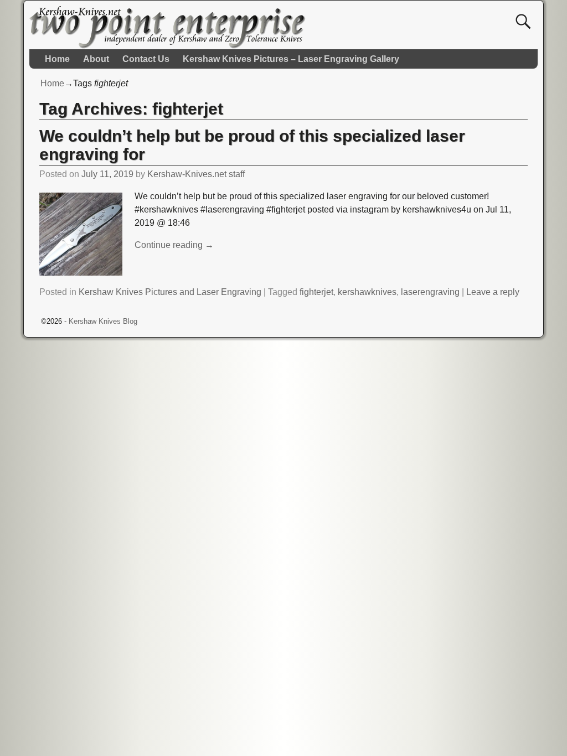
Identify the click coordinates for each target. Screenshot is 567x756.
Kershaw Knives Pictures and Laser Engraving (170, 292)
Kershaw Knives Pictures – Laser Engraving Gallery (291, 59)
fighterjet (316, 292)
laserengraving (430, 292)
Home (57, 59)
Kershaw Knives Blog (103, 321)
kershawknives (367, 292)
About (96, 59)
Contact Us (145, 59)
